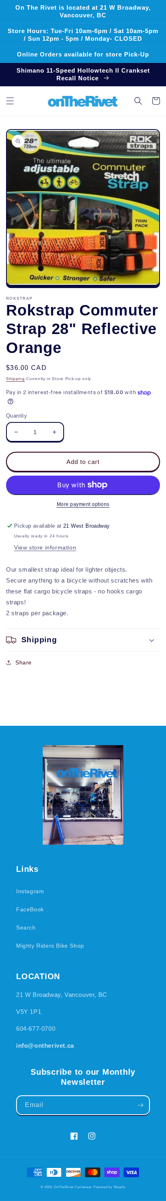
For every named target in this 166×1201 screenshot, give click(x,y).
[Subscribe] (140, 1105)
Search (26, 927)
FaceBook (30, 909)
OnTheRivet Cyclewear (73, 1187)
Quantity (16, 416)
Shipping (15, 378)
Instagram (30, 891)
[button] (10, 101)
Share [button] (23, 662)
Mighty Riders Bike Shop (50, 945)
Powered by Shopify (109, 1187)
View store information (45, 547)
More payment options (83, 504)
